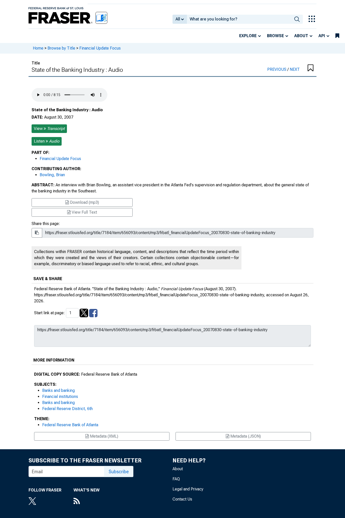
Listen (46, 141)
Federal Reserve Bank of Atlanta (70, 424)
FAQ (176, 479)
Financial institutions (60, 396)
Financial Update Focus (100, 48)
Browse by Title (61, 48)
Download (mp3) (84, 202)
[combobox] (239, 19)
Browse (275, 35)
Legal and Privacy (188, 489)
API (321, 35)
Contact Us (182, 499)
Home (38, 48)
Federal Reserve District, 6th (67, 408)
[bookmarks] (337, 36)
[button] (310, 68)
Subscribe (119, 471)
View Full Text (84, 212)
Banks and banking (58, 390)
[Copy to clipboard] (37, 233)
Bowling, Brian (52, 174)
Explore (248, 35)
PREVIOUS (277, 69)
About (301, 35)
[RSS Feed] (86, 501)
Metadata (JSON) (245, 436)
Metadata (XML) (103, 436)
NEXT (295, 69)
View (49, 128)
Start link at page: (50, 312)
